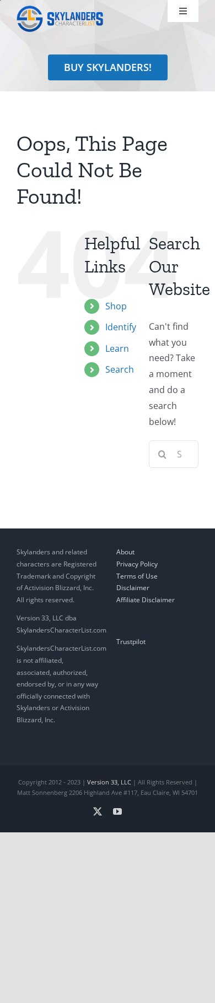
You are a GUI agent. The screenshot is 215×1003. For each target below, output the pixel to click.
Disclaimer (132, 587)
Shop (116, 306)
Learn (117, 348)
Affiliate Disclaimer (145, 599)
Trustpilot (131, 641)
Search (119, 369)
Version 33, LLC (109, 782)
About (125, 552)
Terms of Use (137, 576)
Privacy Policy (137, 564)
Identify (120, 327)
